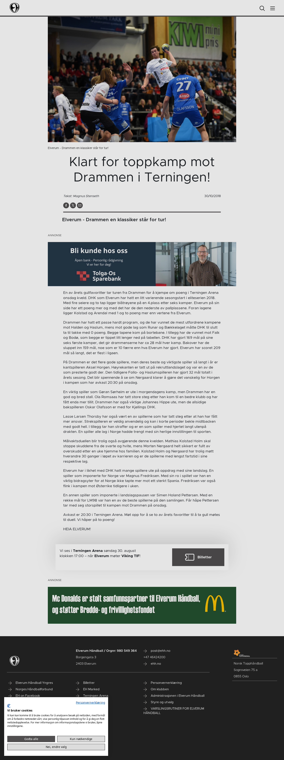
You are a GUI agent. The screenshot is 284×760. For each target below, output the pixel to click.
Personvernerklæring (90, 702)
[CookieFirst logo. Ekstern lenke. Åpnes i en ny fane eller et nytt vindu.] (8, 706)
